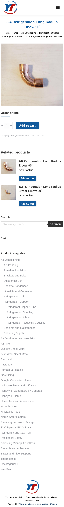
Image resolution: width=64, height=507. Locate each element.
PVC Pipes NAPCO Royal (16, 427)
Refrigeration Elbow (20, 135)
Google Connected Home (16, 380)
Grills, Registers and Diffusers (18, 385)
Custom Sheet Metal (13, 348)
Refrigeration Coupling (20, 312)
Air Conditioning (10, 259)
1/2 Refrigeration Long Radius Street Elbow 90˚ (40, 189)
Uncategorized (9, 464)
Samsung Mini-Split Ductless (18, 443)
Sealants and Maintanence (19, 327)
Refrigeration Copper (16, 301)
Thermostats (8, 458)
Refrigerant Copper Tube (21, 306)
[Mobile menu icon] (58, 7)
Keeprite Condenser (16, 286)
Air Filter (6, 343)
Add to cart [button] (27, 178)
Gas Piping (7, 375)
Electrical (6, 359)
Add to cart (27, 125)
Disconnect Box (13, 280)
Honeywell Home (11, 395)
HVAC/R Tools (9, 406)
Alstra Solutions (26, 504)
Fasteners (7, 364)
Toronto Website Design (45, 504)
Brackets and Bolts (15, 275)
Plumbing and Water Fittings (17, 422)
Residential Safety (11, 437)
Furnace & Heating (12, 369)
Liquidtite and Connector (18, 291)
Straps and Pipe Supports (16, 453)
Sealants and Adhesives (15, 448)
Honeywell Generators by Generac (21, 390)
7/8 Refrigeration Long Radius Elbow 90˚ (40, 163)
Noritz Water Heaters (13, 416)
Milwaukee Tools (10, 411)
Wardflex (6, 469)
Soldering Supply (14, 333)
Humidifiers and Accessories (17, 401)
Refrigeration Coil (14, 296)
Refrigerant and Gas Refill (16, 432)
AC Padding (11, 265)
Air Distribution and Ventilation (18, 338)
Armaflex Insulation (15, 270)
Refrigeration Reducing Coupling (26, 322)
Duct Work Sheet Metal (14, 354)
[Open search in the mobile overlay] (32, 224)
